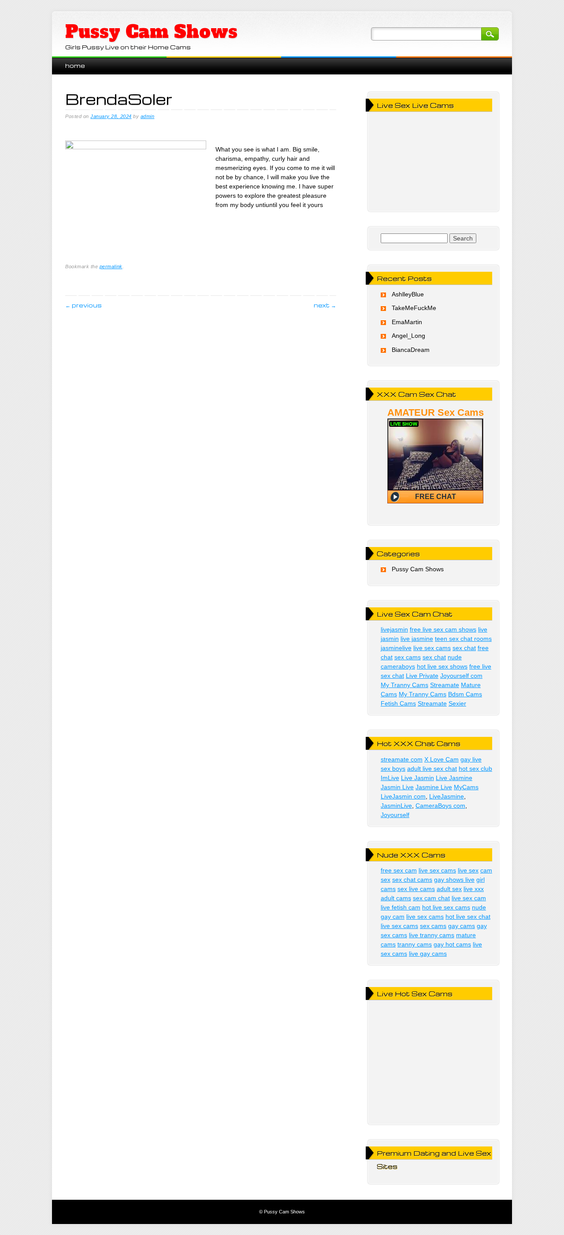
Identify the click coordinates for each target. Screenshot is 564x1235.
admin (148, 116)
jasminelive (396, 647)
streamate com (402, 759)
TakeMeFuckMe (414, 307)
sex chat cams (412, 879)
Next (325, 305)
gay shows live (454, 879)
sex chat (464, 647)
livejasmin (394, 629)
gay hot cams (452, 944)
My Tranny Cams (404, 684)
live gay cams (428, 953)
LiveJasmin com (403, 796)
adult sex (449, 888)
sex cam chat (431, 898)
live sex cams (432, 647)
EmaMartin (407, 321)
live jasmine (417, 638)
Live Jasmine (454, 777)
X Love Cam (441, 759)
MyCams (466, 787)
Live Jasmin (417, 777)
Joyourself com (461, 675)
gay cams (461, 925)
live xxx (474, 888)
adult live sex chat (432, 768)
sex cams (407, 657)
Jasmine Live (434, 787)
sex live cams (416, 888)
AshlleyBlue (408, 294)
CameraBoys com (440, 805)
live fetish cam (400, 907)
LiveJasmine (446, 796)
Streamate (444, 684)
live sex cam (469, 898)
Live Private (422, 675)
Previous (83, 305)
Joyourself (395, 814)
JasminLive (396, 805)
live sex (468, 870)
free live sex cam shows (443, 629)
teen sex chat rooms (463, 638)
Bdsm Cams (465, 694)
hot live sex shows (442, 666)
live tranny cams (431, 935)
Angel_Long (408, 335)
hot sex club (475, 768)
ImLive (390, 777)
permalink (111, 266)
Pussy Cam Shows (151, 32)
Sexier (457, 703)
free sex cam (399, 870)
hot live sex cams (446, 907)
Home (75, 65)
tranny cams (414, 944)
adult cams (396, 898)
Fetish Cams (398, 703)
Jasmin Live (397, 787)
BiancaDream (411, 349)
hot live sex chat (467, 916)
